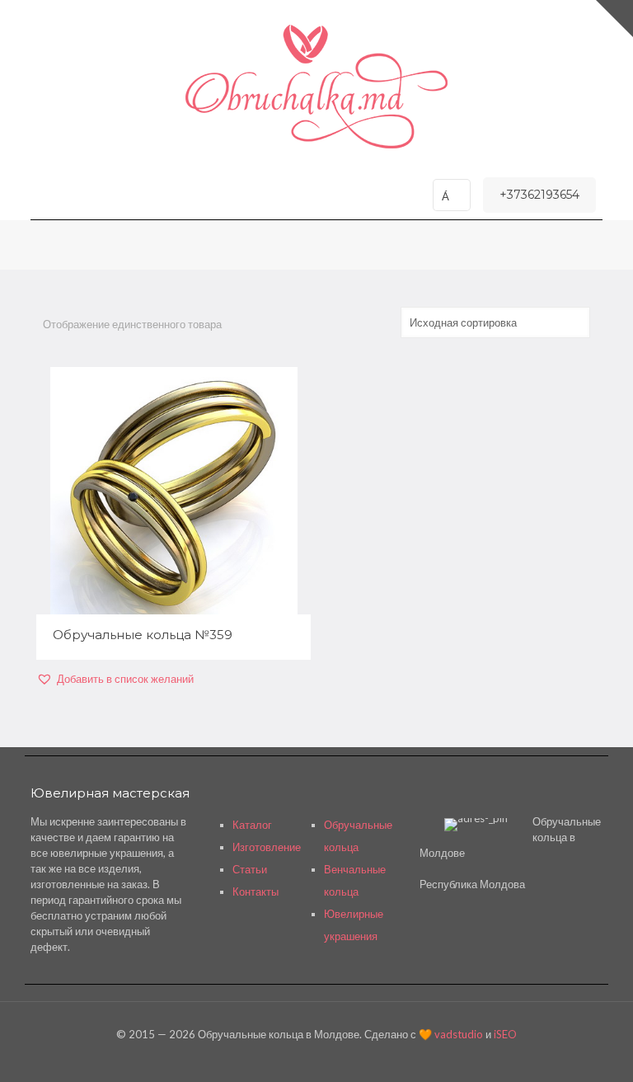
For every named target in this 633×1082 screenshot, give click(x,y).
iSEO (505, 1034)
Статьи (249, 869)
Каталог (252, 824)
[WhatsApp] (293, 1057)
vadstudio (458, 1034)
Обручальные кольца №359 (142, 634)
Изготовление (266, 847)
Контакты (255, 891)
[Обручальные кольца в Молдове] (316, 86)
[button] (115, 678)
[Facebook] (316, 1057)
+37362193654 (539, 194)
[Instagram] (338, 1057)
